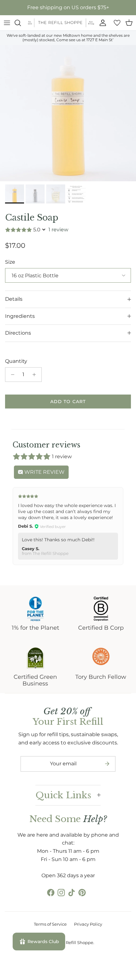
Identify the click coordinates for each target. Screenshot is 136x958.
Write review (44, 472)
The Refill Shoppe (75, 942)
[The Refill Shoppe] (61, 22)
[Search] (21, 23)
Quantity (16, 361)
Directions (18, 333)
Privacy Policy (88, 924)
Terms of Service (50, 924)
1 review (58, 230)
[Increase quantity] (35, 375)
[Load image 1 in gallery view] (68, 113)
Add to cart (68, 401)
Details (13, 299)
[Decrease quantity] (10, 375)
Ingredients (20, 316)
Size (10, 262)
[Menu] (7, 23)
